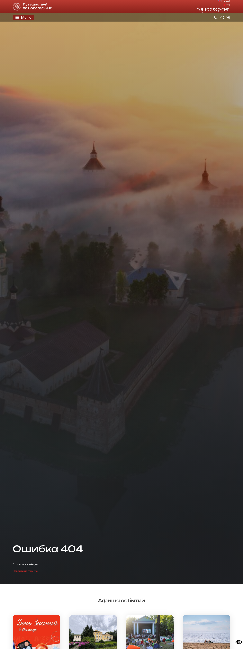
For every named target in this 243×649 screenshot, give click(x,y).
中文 (228, 5)
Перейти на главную (25, 571)
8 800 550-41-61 (215, 9)
